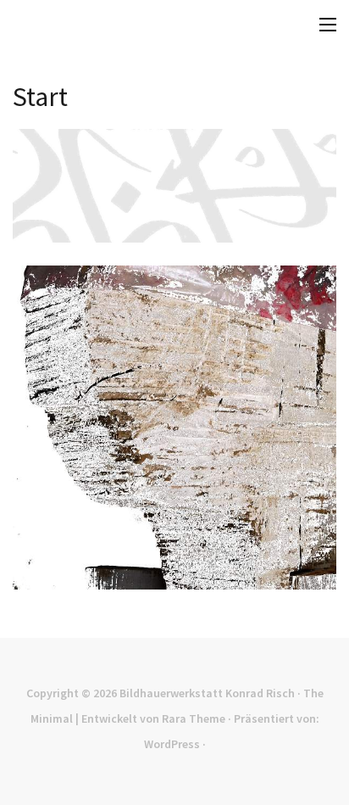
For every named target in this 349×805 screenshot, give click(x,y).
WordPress (172, 744)
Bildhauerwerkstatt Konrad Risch (207, 693)
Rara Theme (193, 718)
